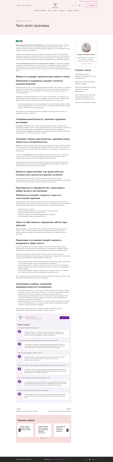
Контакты (76, 14)
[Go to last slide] (20, 433)
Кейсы (56, 14)
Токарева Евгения (30, 320)
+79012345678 (91, 9)
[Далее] (67, 433)
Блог (23, 9)
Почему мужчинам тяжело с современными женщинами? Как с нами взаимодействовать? (85, 79)
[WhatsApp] (73, 9)
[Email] (21, 45)
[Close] (56, 5)
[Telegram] (76, 9)
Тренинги (62, 14)
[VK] (17, 45)
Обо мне (19, 9)
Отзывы (69, 14)
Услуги (50, 14)
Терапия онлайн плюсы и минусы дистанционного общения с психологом (43, 433)
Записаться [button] (29, 9)
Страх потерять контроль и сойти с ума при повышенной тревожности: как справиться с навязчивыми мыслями (85, 100)
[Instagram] (80, 9)
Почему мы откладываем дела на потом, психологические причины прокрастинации (85, 93)
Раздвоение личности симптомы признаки (27, 413)
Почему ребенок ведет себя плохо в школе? (60, 413)
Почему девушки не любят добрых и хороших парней (25, 431)
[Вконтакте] (83, 9)
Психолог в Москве (40, 14)
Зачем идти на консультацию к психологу (85, 106)
